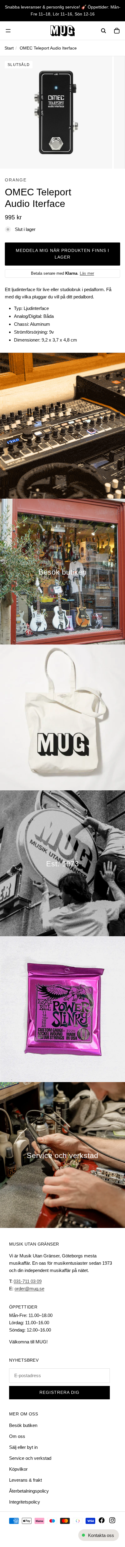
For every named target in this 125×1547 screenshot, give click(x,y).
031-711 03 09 (28, 1281)
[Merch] (62, 717)
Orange (16, 179)
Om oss (17, 1436)
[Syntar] (62, 426)
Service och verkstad (30, 1458)
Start (9, 48)
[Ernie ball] (62, 1009)
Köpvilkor (18, 1469)
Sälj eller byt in (23, 1447)
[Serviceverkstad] (62, 1155)
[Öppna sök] (103, 30)
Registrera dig (59, 1392)
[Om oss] (62, 863)
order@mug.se (29, 1288)
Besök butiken (23, 1425)
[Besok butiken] (62, 572)
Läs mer (87, 273)
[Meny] (8, 30)
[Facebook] (101, 1520)
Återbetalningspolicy (29, 1491)
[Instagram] (112, 1520)
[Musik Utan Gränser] (62, 31)
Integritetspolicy (24, 1501)
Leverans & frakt (25, 1480)
